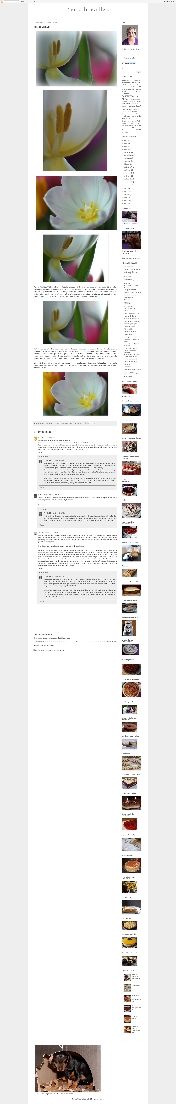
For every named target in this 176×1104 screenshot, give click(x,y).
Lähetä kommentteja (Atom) (46, 645)
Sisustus (138, 119)
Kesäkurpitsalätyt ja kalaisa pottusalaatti (130, 273)
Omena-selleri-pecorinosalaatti (129, 280)
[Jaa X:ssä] (90, 423)
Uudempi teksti (39, 642)
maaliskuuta (127, 179)
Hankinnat (133, 85)
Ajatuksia (125, 80)
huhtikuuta (127, 176)
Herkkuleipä (127, 276)
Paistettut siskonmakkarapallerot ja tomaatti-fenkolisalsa (132, 354)
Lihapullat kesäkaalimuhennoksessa (132, 284)
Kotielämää (128, 96)
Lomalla (132, 101)
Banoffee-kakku (135, 1017)
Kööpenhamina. (136, 99)
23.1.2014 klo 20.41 (58, 460)
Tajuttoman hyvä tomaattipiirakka (136, 998)
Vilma (138, 130)
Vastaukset (44, 457)
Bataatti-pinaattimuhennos (132, 292)
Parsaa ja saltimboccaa (131, 313)
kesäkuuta (127, 170)
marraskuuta (127, 155)
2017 (126, 140)
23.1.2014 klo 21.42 (51, 532)
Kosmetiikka (64, 423)
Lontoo (138, 101)
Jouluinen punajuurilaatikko (136, 1007)
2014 (126, 149)
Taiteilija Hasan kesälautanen (128, 298)
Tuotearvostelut (127, 125)
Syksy (124, 121)
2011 (125, 194)
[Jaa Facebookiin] (92, 423)
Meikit (134, 104)
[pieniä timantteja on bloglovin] (129, 64)
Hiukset (139, 85)
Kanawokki (127, 367)
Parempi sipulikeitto (130, 316)
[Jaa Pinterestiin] (94, 423)
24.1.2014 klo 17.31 (58, 576)
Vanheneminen (126, 130)
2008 (126, 203)
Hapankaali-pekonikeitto (131, 318)
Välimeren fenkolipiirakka (132, 269)
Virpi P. (46, 460)
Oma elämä (132, 112)
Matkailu (128, 104)
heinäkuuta (127, 167)
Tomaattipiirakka (129, 267)
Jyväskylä (130, 89)
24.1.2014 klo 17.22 (58, 513)
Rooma (133, 116)
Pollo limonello (128, 311)
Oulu (139, 112)
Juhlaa (138, 87)
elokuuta (126, 164)
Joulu (133, 87)
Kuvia (125, 99)
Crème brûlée (128, 329)
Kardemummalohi (129, 326)
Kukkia (71, 423)
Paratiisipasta (128, 334)
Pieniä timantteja (88, 9)
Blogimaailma (136, 82)
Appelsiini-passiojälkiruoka (129, 303)
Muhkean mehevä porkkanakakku (136, 1029)
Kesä (124, 91)
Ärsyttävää (125, 132)
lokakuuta (126, 158)
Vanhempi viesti (111, 642)
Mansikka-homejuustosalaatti (130, 289)
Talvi (139, 121)
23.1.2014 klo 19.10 (48, 438)
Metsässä (125, 106)
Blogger (101, 1099)
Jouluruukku (128, 376)
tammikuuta (127, 185)
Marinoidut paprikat (130, 331)
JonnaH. (41, 532)
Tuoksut (138, 123)
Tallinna (134, 121)
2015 (126, 146)
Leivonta (124, 101)
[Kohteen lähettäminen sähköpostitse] (86, 423)
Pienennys (131, 114)
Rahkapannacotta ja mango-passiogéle (130, 349)
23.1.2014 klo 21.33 (54, 495)
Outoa (124, 114)
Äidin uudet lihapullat (130, 361)
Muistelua (132, 106)
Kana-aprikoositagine (131, 337)
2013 (126, 188)
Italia (128, 87)
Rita (39, 438)
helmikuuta (127, 182)
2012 (126, 191)
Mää (138, 106)
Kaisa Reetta (42, 495)
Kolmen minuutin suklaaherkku (136, 976)
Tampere (124, 123)
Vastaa (40, 452)
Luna (123, 104)
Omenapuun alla (129, 58)
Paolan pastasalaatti (130, 359)
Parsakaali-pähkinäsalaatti (132, 369)
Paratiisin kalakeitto (130, 295)
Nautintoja (127, 109)
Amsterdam (137, 80)
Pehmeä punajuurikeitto (131, 321)
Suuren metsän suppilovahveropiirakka (131, 373)
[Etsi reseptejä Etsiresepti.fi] (131, 258)
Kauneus (138, 89)
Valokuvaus (77, 423)
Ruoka (139, 116)
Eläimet (126, 85)
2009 (126, 200)
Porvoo (138, 114)
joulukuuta (127, 152)
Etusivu (75, 642)
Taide (129, 121)
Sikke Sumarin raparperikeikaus (129, 307)
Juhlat (123, 89)
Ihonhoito (124, 87)
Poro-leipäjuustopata (130, 324)
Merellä (139, 104)
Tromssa (131, 123)
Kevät (138, 91)
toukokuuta (127, 173)
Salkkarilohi (127, 364)
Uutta (124, 128)
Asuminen (126, 82)
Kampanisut (136, 985)
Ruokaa (126, 118)
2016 (126, 143)
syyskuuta (127, 161)
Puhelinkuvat (126, 116)
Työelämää (136, 125)
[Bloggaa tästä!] (88, 423)
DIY (123, 85)
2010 (126, 197)
